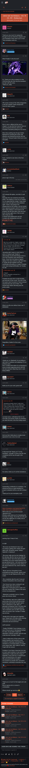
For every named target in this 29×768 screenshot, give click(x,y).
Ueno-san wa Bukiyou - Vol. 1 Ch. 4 (14, 715)
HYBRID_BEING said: (8, 270)
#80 (26, 679)
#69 (26, 302)
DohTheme (12, 765)
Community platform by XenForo (14, 764)
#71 (26, 357)
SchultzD (10, 352)
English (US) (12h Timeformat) (9, 759)
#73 (26, 397)
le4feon (9, 185)
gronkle (9, 478)
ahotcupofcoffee (12, 529)
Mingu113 (10, 94)
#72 (26, 382)
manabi (9, 230)
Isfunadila (10, 673)
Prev (9, 694)
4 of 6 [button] (14, 694)
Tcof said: (5, 239)
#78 (26, 505)
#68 (26, 236)
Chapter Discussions (16, 710)
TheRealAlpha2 (12, 443)
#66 (26, 175)
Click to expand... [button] (14, 414)
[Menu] (2, 2)
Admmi (9, 392)
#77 (26, 483)
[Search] (4, 7)
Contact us (22, 759)
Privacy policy (14, 760)
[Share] (23, 32)
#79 (26, 535)
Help (21, 760)
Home (2, 762)
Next (19, 694)
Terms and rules (5, 760)
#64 (26, 121)
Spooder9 (10, 377)
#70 (26, 319)
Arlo (8, 115)
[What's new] (25, 7)
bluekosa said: (7, 401)
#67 (26, 191)
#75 (26, 449)
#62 (26, 56)
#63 (26, 100)
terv (8, 463)
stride (9, 149)
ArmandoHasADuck (13, 169)
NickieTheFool (11, 313)
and (10, 43)
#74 (26, 432)
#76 (26, 469)
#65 (26, 155)
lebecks (9, 26)
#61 (26, 32)
